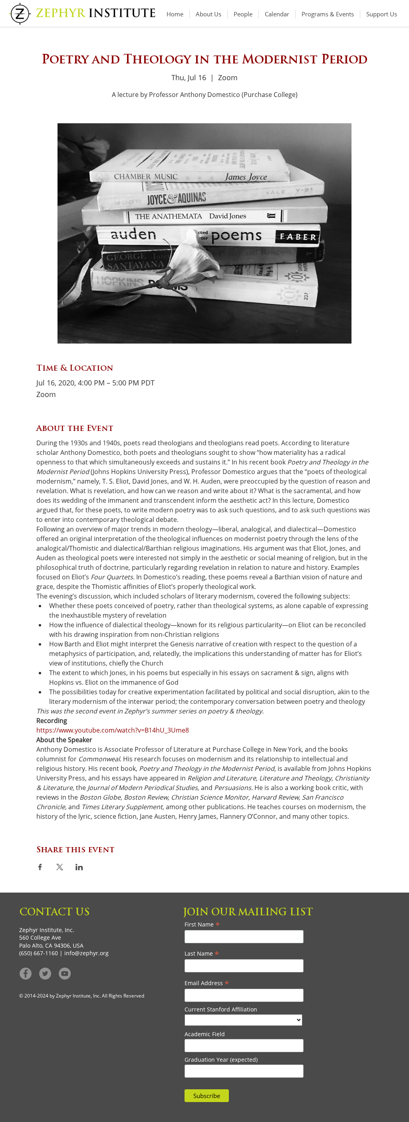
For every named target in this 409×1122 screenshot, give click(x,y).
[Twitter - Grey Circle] (45, 974)
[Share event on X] (60, 867)
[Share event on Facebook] (40, 867)
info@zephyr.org (86, 953)
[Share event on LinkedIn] (79, 867)
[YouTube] (65, 974)
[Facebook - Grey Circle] (26, 974)
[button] (328, 14)
